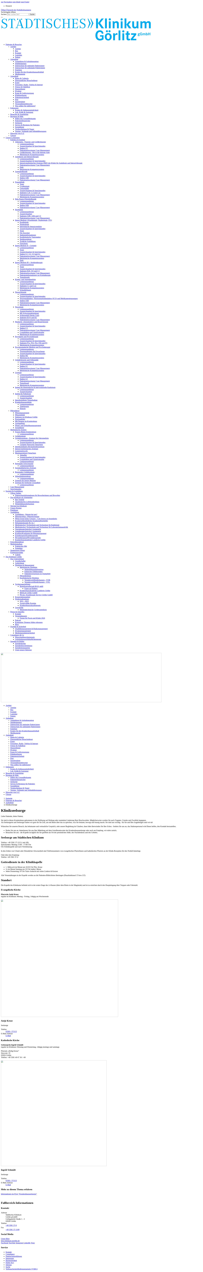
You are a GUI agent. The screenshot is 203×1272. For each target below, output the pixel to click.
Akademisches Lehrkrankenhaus (27, 502)
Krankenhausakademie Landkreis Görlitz (30, 540)
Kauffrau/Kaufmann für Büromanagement (30, 533)
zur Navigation (6, 2)
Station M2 (24, 356)
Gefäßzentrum (20, 436)
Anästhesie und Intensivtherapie (27, 157)
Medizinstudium (16, 544)
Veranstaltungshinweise (23, 104)
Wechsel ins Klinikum (18, 506)
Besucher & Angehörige (19, 114)
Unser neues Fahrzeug (23, 650)
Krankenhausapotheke (23, 402)
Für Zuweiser (25, 233)
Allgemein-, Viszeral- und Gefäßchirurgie (30, 142)
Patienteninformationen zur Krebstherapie (35, 275)
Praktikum (14, 510)
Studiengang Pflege (17, 550)
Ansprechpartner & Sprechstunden (32, 146)
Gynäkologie (24, 186)
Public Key (10, 1263)
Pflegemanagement (22, 413)
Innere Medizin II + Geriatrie (25, 246)
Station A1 (24, 366)
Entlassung (14, 108)
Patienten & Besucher (14, 45)
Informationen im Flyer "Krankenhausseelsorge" (19, 1194)
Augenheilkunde (21, 172)
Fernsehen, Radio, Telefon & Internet (29, 85)
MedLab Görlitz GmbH (28, 593)
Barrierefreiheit (11, 1261)
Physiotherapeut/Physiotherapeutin (28, 538)
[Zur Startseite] (76, 41)
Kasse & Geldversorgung (24, 93)
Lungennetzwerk (21, 451)
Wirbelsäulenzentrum (23, 476)
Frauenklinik (19, 182)
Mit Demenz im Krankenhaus (26, 421)
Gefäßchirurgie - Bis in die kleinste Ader (35, 152)
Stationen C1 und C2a (28, 286)
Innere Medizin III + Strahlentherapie (29, 263)
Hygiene (18, 91)
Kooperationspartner (22, 597)
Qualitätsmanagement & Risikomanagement (31, 629)
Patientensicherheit (22, 97)
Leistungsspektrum (27, 144)
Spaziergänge (20, 102)
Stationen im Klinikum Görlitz (26, 417)
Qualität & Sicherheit (18, 627)
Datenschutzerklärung (14, 1256)
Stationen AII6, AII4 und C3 (30, 216)
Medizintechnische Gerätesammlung (33, 610)
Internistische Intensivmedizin (31, 227)
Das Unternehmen (17, 559)
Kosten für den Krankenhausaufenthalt (29, 72)
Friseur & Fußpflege (22, 87)
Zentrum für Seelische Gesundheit (27, 483)
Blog (17, 624)
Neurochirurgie (20, 292)
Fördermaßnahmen (22, 599)
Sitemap (9, 1265)
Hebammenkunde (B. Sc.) (24, 523)
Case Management (17, 487)
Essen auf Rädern (30, 588)
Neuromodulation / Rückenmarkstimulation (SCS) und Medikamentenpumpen (49, 299)
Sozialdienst (19, 127)
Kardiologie (24, 222)
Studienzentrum (25, 239)
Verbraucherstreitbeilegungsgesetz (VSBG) (22, 1269)
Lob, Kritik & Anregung (24, 112)
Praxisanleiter (20, 419)
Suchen (3, 14)
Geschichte (19, 608)
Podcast (18, 620)
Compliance (10, 1254)
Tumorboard (24, 383)
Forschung (24, 243)
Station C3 (24, 328)
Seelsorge (18, 123)
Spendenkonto (20, 644)
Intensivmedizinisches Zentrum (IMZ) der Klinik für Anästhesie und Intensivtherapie (51, 163)
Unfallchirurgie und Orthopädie (26, 360)
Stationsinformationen (28, 235)
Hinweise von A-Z (17, 133)
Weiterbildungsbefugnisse (24, 504)
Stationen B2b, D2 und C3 (30, 271)
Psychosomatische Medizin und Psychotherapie (32, 347)
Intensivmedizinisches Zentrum (26, 449)
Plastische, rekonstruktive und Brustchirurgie (31, 322)
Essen (17, 83)
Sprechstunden (15, 489)
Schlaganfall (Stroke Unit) (29, 315)
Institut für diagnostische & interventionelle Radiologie (35, 387)
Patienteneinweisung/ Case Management (35, 150)
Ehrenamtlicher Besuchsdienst (26, 80)
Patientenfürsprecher (22, 121)
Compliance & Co (17, 635)
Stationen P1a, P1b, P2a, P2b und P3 (33, 343)
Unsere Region (15, 508)
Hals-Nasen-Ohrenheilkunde (25, 199)
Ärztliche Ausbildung (28, 241)
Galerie (17, 555)
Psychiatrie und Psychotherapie (26, 337)
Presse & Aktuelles (17, 612)
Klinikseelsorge (21, 95)
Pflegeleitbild (20, 415)
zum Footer (25, 2)
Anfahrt (13, 47)
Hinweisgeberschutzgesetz (25, 637)
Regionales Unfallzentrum (24, 472)
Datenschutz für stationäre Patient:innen (29, 66)
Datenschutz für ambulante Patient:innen (30, 68)
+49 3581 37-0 (11, 1225)
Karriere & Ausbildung (14, 491)
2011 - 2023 (24, 601)
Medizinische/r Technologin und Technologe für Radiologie (37, 525)
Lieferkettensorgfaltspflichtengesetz (28, 639)
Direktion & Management (24, 565)
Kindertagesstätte (16, 553)
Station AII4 (24, 205)
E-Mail (8, 1036)
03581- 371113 (11, 1031)
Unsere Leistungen (13, 138)
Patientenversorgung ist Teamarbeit (37, 574)
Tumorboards (25, 277)
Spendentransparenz (22, 648)
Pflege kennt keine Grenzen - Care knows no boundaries (36, 519)
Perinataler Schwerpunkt (24, 464)
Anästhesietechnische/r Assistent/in (28, 531)
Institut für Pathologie (23, 394)
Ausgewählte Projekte (28, 603)
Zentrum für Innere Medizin (25, 481)
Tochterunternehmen (22, 584)
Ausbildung (14, 512)
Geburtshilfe (24, 188)
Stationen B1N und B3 (28, 318)
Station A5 (24, 148)
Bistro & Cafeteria (22, 78)
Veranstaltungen (21, 616)
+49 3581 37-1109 (12, 1230)
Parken (17, 57)
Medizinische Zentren (18, 430)
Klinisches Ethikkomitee (33, 572)
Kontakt (18, 53)
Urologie (18, 373)
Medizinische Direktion (28, 567)
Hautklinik (19, 210)
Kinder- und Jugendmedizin (25, 279)
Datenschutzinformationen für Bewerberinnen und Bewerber (37, 495)
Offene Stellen (15, 493)
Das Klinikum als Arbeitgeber (21, 497)
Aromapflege (20, 423)
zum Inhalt (16, 2)
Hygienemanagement (23, 631)
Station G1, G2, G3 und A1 (30, 254)
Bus (16, 51)
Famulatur (19, 548)
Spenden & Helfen (17, 641)
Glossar (13, 136)
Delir (21, 167)
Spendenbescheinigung (23, 646)
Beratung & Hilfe (16, 116)
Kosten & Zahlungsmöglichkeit (26, 110)
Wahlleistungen (20, 64)
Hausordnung (20, 89)
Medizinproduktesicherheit (25, 633)
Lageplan (18, 55)
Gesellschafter (20, 561)
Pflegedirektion (25, 576)
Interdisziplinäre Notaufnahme (26, 400)
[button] (8, 12)
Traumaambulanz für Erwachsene (32, 351)
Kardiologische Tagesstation (30, 237)
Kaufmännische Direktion (29, 578)
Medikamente (20, 74)
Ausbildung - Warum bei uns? (26, 514)
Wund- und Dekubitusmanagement (28, 426)
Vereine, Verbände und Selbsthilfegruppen (30, 131)
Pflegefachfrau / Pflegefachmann (27, 517)
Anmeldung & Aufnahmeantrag (27, 61)
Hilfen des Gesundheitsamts (25, 119)
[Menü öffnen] (2, 17)
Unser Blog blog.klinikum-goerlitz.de (10, 1240)
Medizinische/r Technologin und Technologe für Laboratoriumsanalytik (41, 527)
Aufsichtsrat (19, 563)
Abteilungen (24, 406)
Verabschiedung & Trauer (24, 129)
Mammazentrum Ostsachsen (25, 453)
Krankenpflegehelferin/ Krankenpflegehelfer (31, 521)
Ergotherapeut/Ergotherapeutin (26, 536)
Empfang (18, 70)
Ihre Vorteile (19, 500)
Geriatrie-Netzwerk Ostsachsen (31, 445)
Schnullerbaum (25, 290)
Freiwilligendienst (17, 542)
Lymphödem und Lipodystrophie (32, 332)
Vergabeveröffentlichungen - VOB (37, 580)
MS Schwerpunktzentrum (29, 313)
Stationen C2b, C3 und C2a (30, 193)
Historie (23, 409)
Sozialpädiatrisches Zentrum (25, 468)
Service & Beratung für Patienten (27, 125)
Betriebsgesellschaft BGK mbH (31, 586)
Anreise (18, 49)
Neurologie (19, 307)
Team (22, 184)
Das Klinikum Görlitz (14, 557)
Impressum (10, 1258)
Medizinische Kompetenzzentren (32, 155)
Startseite (9, 798)
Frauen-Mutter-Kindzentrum (25, 432)
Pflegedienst (14, 411)
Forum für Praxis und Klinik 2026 (32, 618)
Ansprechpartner (26, 214)
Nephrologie (24, 224)
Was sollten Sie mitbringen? (25, 106)
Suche (8, 1267)
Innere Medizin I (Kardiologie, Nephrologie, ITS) (33, 220)
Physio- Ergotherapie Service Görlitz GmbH (36, 595)
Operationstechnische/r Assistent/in (28, 529)
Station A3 (24, 379)
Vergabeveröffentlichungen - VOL (37, 582)
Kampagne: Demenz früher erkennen (29, 622)
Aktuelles (23, 455)
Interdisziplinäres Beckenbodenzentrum (29, 447)
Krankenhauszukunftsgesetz (30, 605)
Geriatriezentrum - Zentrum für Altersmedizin (32, 438)
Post (16, 100)
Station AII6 (24, 178)
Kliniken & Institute (17, 140)
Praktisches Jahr (21, 546)
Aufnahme (14, 59)
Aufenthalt (14, 76)
